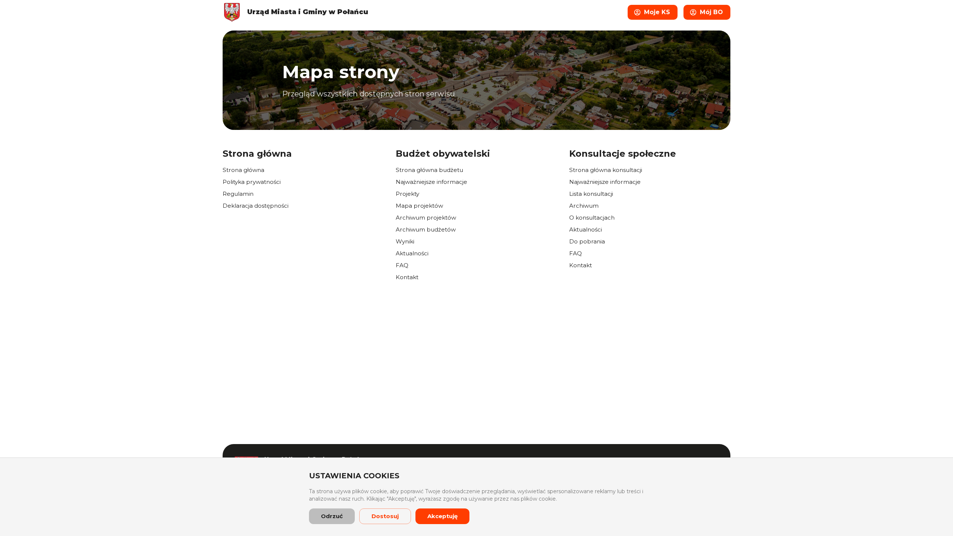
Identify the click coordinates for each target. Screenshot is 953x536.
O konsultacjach (592, 217)
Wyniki (405, 241)
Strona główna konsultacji (605, 169)
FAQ (402, 265)
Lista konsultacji (591, 193)
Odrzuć (332, 516)
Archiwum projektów (426, 217)
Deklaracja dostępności (256, 205)
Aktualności (412, 253)
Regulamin (238, 193)
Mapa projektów (419, 205)
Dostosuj (385, 516)
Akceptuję (442, 516)
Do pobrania (587, 241)
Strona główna (243, 169)
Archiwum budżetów (426, 229)
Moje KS (657, 12)
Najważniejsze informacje (431, 181)
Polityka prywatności (252, 181)
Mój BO (711, 12)
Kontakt (407, 277)
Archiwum (584, 205)
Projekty (407, 193)
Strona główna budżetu (429, 169)
